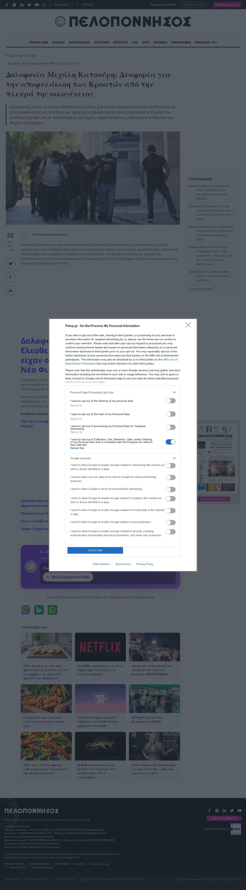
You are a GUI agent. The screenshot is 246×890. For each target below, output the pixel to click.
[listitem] (123, 392)
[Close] (189, 326)
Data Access (123, 564)
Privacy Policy (144, 564)
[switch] (171, 400)
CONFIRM (95, 550)
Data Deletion (101, 564)
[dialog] (123, 445)
